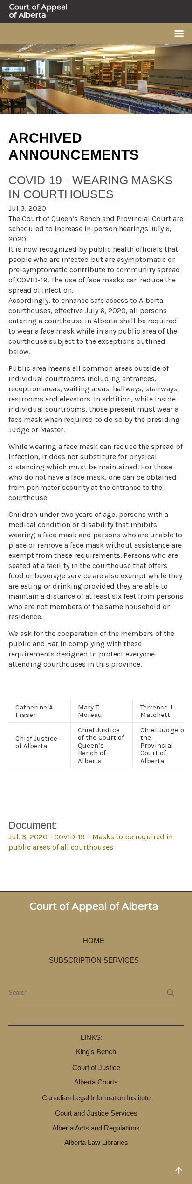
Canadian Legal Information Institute (96, 1098)
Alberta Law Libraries (96, 1142)
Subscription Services (94, 960)
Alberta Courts (96, 1082)
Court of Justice (96, 1067)
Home (93, 940)
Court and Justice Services (96, 1113)
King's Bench (96, 1052)
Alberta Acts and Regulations (96, 1128)
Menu (175, 33)
